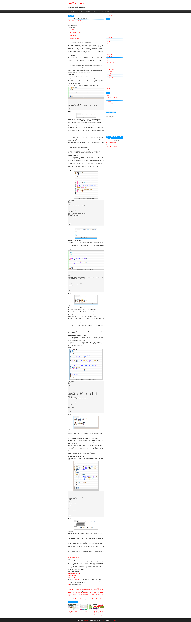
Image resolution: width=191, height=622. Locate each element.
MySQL (108, 60)
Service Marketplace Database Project (95, 598)
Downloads (88, 11)
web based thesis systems (86, 594)
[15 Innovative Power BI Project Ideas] (98, 607)
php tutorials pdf (75, 592)
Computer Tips (110, 69)
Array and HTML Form (74, 38)
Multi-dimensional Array (75, 37)
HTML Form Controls (72, 577)
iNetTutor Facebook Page (111, 142)
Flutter (108, 41)
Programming (72, 11)
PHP (69, 15)
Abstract (112, 11)
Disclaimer (109, 101)
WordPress (110, 77)
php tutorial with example (77, 591)
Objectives (72, 31)
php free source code (92, 588)
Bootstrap (109, 50)
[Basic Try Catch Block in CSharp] (73, 607)
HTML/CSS (109, 56)
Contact (108, 99)
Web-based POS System (85, 611)
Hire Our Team (110, 103)
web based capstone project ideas (96, 592)
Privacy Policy (109, 105)
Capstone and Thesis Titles (103, 11)
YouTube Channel (83, 581)
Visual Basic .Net (110, 62)
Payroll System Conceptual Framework (77, 598)
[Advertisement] (114, 28)
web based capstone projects (74, 594)
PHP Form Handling (72, 575)
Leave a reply (75, 615)
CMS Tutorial (110, 71)
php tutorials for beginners (88, 591)
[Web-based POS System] (86, 607)
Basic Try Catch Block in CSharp (73, 612)
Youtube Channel (109, 15)
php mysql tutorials (76, 589)
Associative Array (73, 35)
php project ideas (94, 589)
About (108, 95)
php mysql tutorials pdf (85, 589)
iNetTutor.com (76, 3)
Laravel (108, 43)
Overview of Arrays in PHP (75, 32)
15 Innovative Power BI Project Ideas (98, 612)
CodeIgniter (109, 54)
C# (108, 52)
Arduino (109, 48)
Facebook (77, 579)
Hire (69, 584)
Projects (72, 15)
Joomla (109, 75)
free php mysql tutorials (73, 588)
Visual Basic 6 (110, 65)
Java (108, 58)
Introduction (72, 29)
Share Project (109, 108)
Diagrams (94, 11)
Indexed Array (73, 34)
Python (108, 67)
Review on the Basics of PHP (74, 573)
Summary (72, 40)
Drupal (109, 73)
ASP (108, 39)
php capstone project (83, 588)
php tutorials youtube (83, 592)
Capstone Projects (80, 11)
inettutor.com (78, 20)
